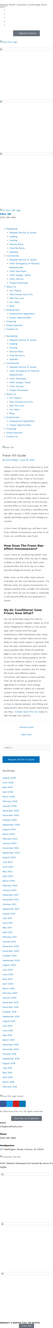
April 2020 (8, 984)
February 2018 (10, 1086)
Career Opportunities (20, 317)
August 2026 (9, 778)
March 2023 (9, 834)
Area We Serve (17, 248)
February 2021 (10, 937)
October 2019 (9, 1012)
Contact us (12, 329)
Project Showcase (19, 283)
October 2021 (9, 904)
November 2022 (11, 848)
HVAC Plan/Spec (18, 271)
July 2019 (7, 1026)
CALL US (5, 213)
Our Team (14, 302)
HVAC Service (16, 279)
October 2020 (10, 955)
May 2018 (7, 1072)
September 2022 (11, 853)
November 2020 (11, 951)
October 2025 (10, 820)
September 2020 (11, 960)
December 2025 (11, 810)
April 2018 (8, 1077)
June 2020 (8, 974)
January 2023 (9, 843)
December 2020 (11, 946)
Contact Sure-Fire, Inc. (26, 712)
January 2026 (9, 806)
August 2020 (9, 965)
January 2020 (9, 998)
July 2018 (7, 1068)
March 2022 (9, 881)
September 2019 (11, 1016)
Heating (13, 236)
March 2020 (9, 988)
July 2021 (7, 918)
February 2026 (10, 801)
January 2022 (9, 890)
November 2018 (11, 1049)
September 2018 (11, 1058)
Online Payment (14, 325)
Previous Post (26, 727)
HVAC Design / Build (20, 275)
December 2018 (10, 1044)
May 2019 (7, 1035)
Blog (12, 306)
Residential (11, 229)
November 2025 (11, 815)
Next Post (26, 734)
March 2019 (8, 1040)
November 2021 (11, 899)
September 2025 (11, 825)
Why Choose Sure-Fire (21, 294)
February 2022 (10, 885)
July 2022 (8, 862)
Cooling (13, 240)
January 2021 (9, 941)
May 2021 (7, 927)
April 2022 (8, 876)
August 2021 (9, 913)
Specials (14, 252)
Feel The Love (17, 298)
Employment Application (22, 313)
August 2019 (9, 1021)
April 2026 (8, 792)
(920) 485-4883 (8, 1138)
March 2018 (8, 1082)
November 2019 (11, 1007)
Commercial (12, 256)
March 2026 (9, 796)
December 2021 (10, 895)
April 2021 (8, 932)
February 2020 (10, 993)
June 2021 (8, 923)
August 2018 (9, 1063)
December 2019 (10, 1002)
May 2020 (7, 979)
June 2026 (8, 782)
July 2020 (8, 970)
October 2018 (9, 1054)
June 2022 (8, 867)
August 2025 (9, 829)
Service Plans (16, 244)
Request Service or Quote (23, 232)
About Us (11, 286)
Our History (15, 290)
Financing (11, 321)
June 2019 (8, 1030)
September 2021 (11, 909)
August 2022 (9, 857)
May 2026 (7, 787)
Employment (12, 310)
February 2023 (10, 839)
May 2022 (7, 871)
